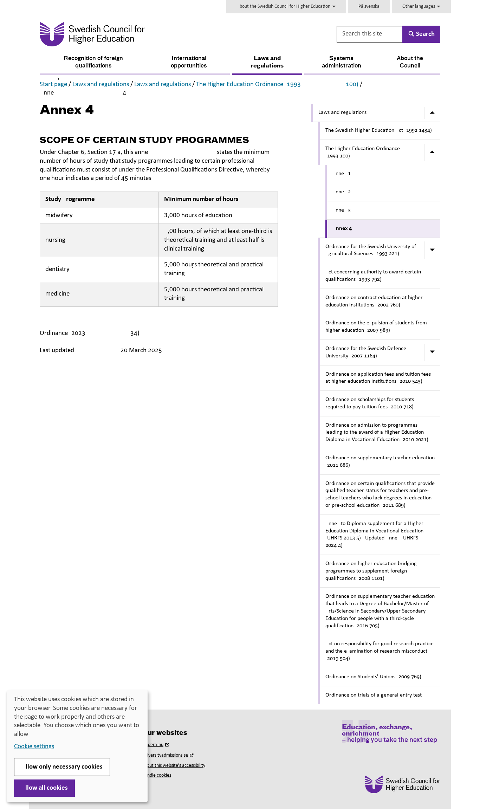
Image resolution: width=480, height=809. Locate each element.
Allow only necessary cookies (62, 767)
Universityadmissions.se (168, 755)
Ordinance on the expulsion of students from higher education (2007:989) (376, 326)
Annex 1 (341, 173)
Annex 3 (341, 210)
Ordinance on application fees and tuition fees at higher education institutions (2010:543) (378, 377)
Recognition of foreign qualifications (93, 62)
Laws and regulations (267, 62)
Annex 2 (341, 192)
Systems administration (341, 62)
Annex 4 (342, 228)
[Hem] (161, 34)
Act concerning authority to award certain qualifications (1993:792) (373, 275)
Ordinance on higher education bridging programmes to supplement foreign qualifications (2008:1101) (371, 571)
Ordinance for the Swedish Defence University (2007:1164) (365, 352)
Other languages (419, 6)
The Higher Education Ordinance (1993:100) (277, 84)
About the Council (410, 62)
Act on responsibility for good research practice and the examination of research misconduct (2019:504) (379, 651)
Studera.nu (156, 744)
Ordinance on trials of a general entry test (373, 695)
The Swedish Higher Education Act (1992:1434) (378, 130)
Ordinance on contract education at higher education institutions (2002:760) (374, 301)
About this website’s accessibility (173, 765)
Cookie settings (34, 746)
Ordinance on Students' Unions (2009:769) (373, 677)
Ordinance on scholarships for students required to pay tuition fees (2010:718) (369, 403)
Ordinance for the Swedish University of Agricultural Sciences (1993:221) (370, 250)
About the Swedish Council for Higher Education (284, 6)
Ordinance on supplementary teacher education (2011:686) (380, 461)
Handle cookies (156, 775)
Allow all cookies (44, 788)
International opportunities (189, 62)
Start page (53, 84)
